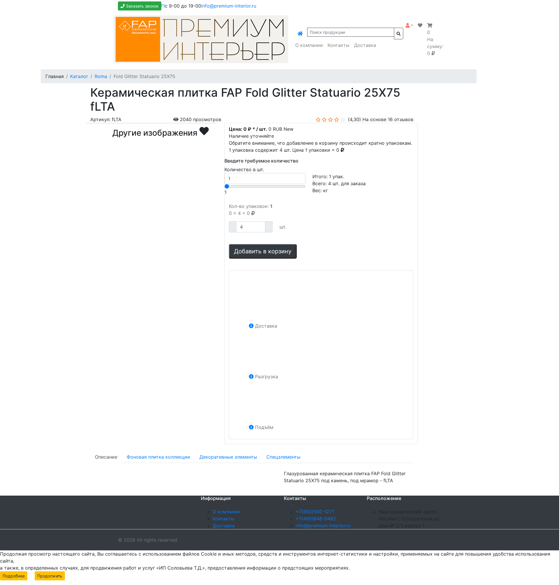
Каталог (79, 76)
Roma (101, 76)
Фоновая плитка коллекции (158, 457)
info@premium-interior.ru (228, 6)
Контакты (338, 45)
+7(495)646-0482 (316, 519)
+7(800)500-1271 (315, 512)
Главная (54, 76)
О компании (309, 45)
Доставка (365, 45)
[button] (409, 25)
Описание (106, 457)
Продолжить (49, 575)
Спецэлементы (283, 457)
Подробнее (14, 575)
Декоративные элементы (228, 457)
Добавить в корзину (262, 251)
